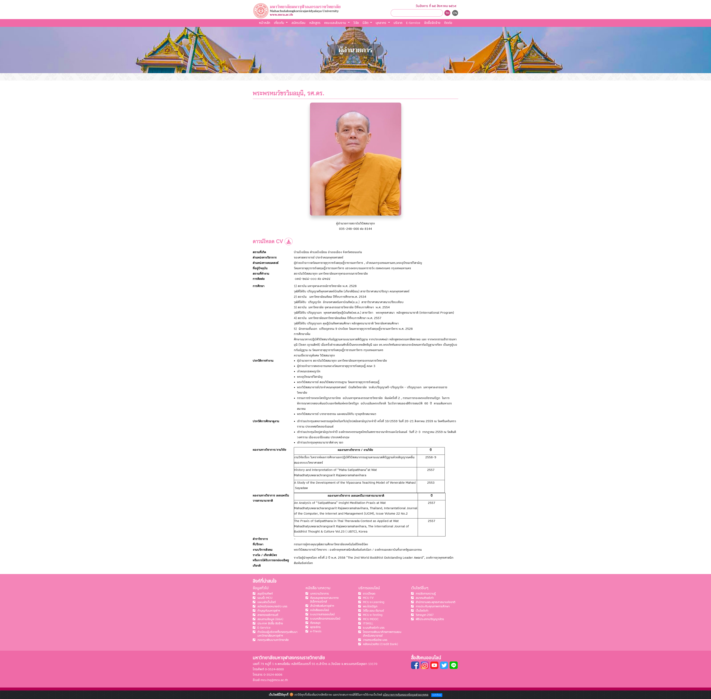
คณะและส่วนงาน (335, 22)
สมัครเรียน (298, 22)
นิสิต (366, 22)
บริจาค (398, 22)
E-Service (413, 22)
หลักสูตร (315, 22)
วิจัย (356, 22)
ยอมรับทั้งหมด (436, 695)
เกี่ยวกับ (279, 22)
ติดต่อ (448, 22)
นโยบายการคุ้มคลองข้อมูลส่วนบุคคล (405, 694)
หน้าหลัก (264, 22)
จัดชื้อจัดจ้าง (432, 22)
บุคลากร (381, 22)
